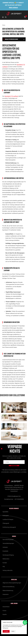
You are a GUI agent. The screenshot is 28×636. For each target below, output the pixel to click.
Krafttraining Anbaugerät (9, 527)
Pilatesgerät (6, 523)
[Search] (5, 17)
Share (3, 25)
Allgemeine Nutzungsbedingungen (12, 583)
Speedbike (5, 512)
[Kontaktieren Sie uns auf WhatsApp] (25, 622)
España (5, 614)
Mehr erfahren (13, 8)
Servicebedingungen (8, 539)
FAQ (4, 566)
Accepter (6, 631)
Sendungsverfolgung (8, 555)
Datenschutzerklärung (8, 587)
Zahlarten (5, 547)
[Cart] (25, 17)
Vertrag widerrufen (8, 570)
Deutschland (6, 607)
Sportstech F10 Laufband (11, 96)
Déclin (13, 631)
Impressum (6, 594)
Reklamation (6, 559)
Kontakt (5, 563)
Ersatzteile (5, 551)
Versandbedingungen (8, 543)
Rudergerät (6, 515)
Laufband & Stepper (8, 519)
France (4, 611)
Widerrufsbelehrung (8, 590)
